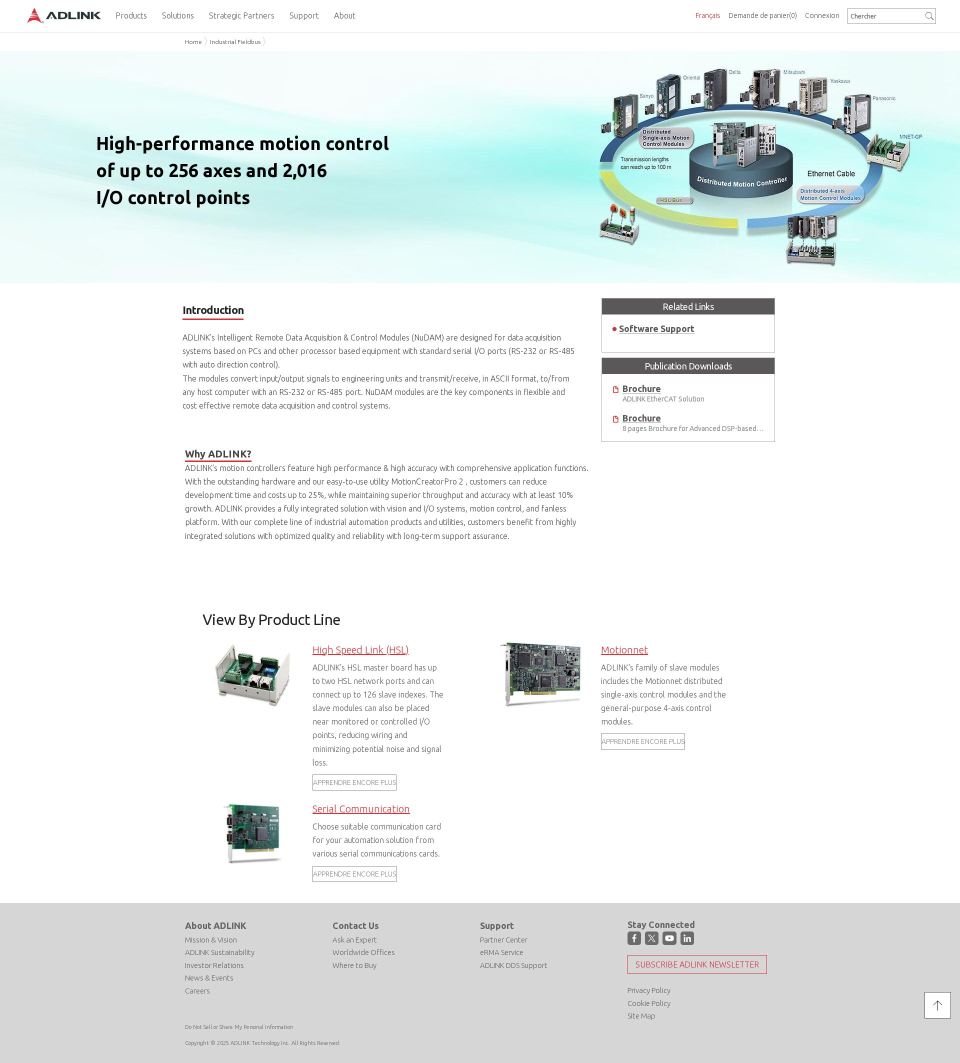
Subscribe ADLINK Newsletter (697, 964)
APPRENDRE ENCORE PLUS (354, 782)
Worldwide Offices (363, 952)
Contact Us (355, 925)
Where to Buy (354, 965)
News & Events (209, 978)
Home (193, 41)
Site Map (642, 1016)
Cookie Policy (649, 1003)
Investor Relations (214, 965)
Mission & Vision (211, 940)
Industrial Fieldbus (235, 41)
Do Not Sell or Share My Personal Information (239, 1027)
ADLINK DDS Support (514, 965)
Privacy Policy (649, 990)
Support (497, 925)
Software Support (656, 329)
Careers (197, 990)
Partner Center (504, 940)
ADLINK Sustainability (219, 952)
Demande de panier (762, 16)
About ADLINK (215, 925)
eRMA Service (502, 952)
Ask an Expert (354, 940)
